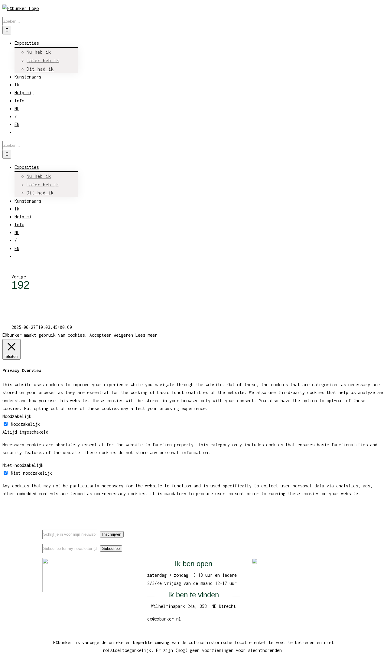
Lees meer (146, 335)
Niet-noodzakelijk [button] (23, 465)
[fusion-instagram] (334, 528)
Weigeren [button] (123, 335)
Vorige (18, 276)
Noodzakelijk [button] (16, 416)
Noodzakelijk (25, 424)
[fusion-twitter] (324, 528)
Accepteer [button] (100, 335)
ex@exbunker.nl (164, 618)
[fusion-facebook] (315, 528)
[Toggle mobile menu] (4, 268)
